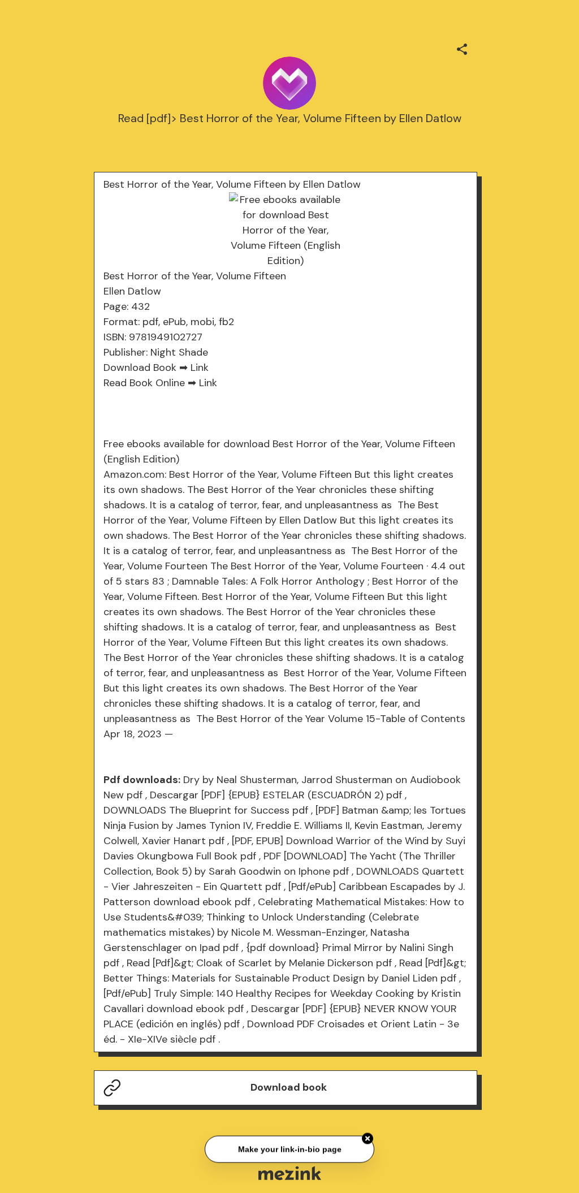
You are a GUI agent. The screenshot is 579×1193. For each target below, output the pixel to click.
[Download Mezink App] (289, 1173)
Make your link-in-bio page (289, 1148)
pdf (134, 795)
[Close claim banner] (367, 1137)
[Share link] (462, 47)
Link (200, 367)
